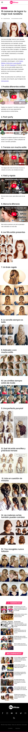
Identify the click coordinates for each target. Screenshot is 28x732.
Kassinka (12, 65)
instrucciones (5, 81)
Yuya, (2, 65)
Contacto (10, 728)
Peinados (4, 8)
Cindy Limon (9, 63)
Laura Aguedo (17, 63)
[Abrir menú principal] (2, 2)
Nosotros (18, 728)
